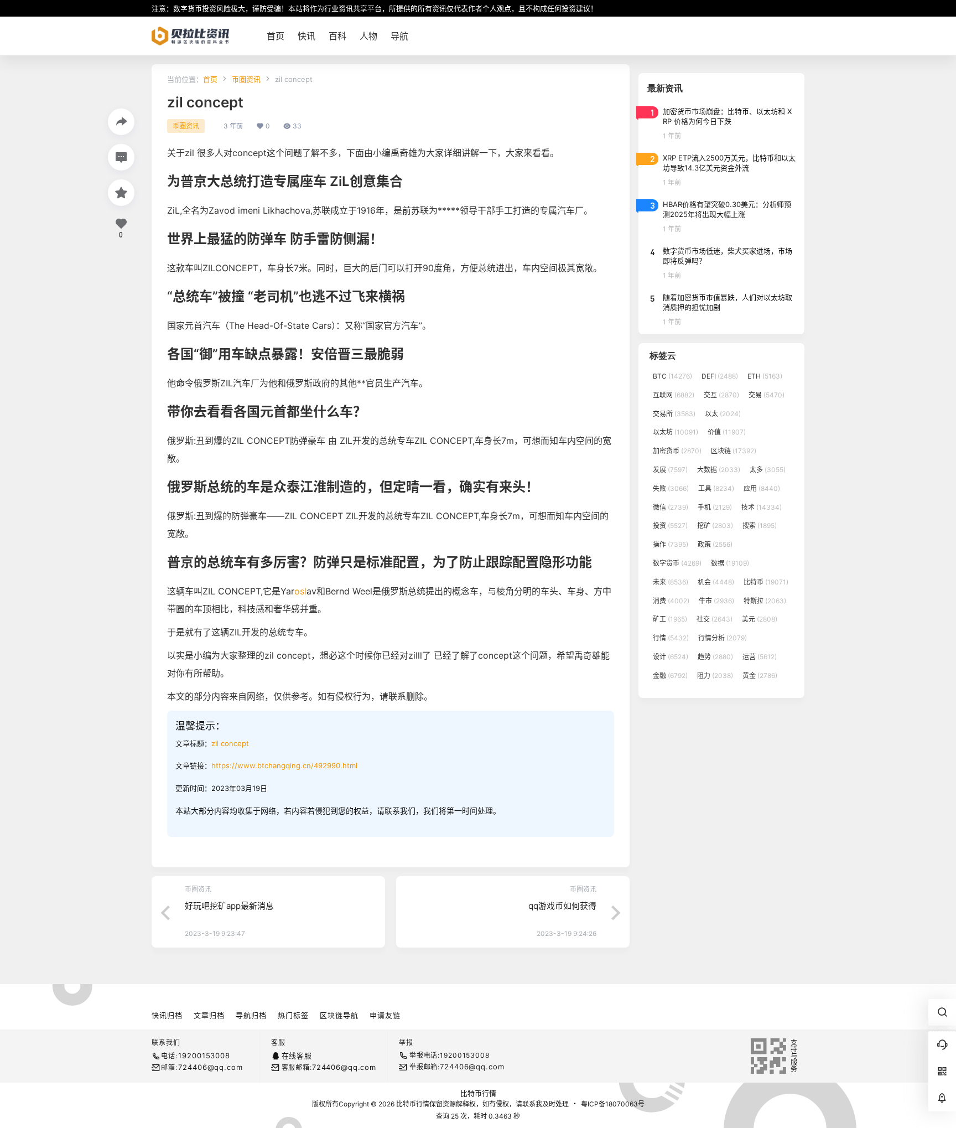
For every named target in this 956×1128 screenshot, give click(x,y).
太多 (768, 469)
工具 (716, 488)
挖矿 (715, 525)
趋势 (715, 657)
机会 (716, 582)
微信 (670, 507)
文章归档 (209, 1015)
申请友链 (385, 1015)
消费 (671, 601)
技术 (761, 507)
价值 (727, 432)
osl (300, 591)
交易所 (674, 414)
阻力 (715, 675)
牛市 (716, 601)
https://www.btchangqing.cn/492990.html (284, 765)
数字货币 (677, 563)
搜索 (759, 525)
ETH (764, 376)
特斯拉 (765, 601)
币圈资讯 (246, 79)
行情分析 (722, 638)
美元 (759, 619)
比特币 (766, 582)
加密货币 (677, 451)
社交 (714, 619)
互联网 (673, 395)
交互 (721, 395)
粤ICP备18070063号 (613, 1104)
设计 (670, 657)
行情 (671, 638)
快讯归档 (167, 1015)
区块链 (733, 451)
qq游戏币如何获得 (562, 906)
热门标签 (293, 1015)
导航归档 (251, 1015)
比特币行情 (478, 1093)
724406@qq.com (210, 1067)
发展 (670, 469)
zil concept (230, 743)
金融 (670, 675)
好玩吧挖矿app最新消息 (229, 906)
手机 (715, 507)
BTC (672, 376)
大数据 (718, 469)
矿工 (670, 619)
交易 (766, 395)
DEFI (720, 376)
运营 (759, 657)
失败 (671, 488)
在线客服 (297, 1055)
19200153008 (204, 1055)
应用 (762, 488)
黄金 (759, 675)
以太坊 (675, 432)
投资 (670, 525)
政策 (715, 544)
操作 (670, 544)
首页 (210, 79)
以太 (723, 414)
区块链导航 (339, 1015)
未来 (670, 582)
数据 (730, 563)
